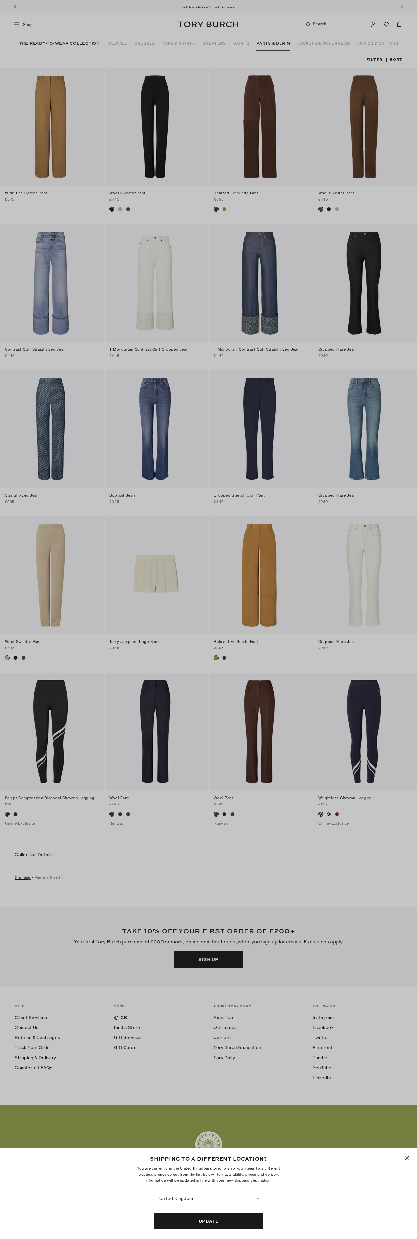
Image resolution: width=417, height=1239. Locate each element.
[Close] (407, 1158)
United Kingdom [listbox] (176, 1198)
